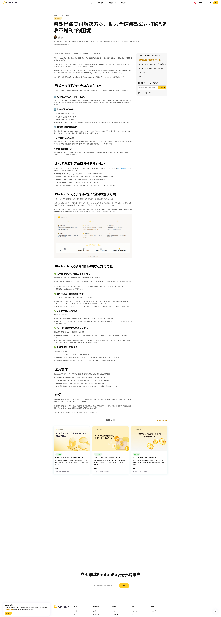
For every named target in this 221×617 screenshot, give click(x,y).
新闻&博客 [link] (56, 15)
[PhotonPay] (9, 3)
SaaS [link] (67, 15)
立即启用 (162, 88)
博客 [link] (63, 15)
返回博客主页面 (162, 420)
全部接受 (8, 613)
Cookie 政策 (9, 609)
